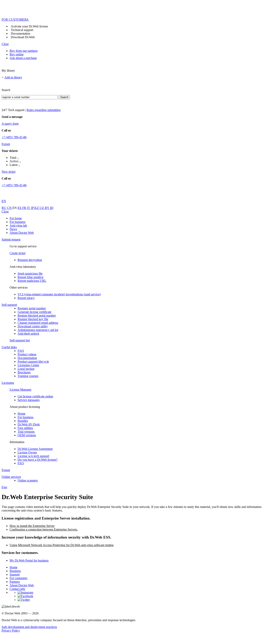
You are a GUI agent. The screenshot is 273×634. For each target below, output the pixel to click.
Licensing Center (28, 365)
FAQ (21, 350)
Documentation (20, 33)
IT (29, 208)
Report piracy (26, 298)
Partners (15, 581)
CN (9, 208)
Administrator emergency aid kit (38, 330)
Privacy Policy (11, 630)
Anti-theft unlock (28, 333)
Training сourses (28, 376)
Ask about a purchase (23, 58)
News (13, 229)
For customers (18, 578)
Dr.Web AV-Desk (29, 424)
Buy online (17, 54)
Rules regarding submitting (44, 110)
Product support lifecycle (33, 361)
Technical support (22, 30)
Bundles (23, 420)
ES (20, 208)
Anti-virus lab (18, 225)
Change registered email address (38, 322)
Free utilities (25, 428)
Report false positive (30, 277)
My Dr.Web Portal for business (29, 560)
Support (15, 574)
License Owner (27, 452)
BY (47, 208)
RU (4, 208)
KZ (37, 208)
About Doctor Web (22, 232)
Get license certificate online (35, 396)
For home (16, 218)
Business (15, 571)
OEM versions (27, 435)
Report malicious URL (32, 280)
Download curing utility (33, 326)
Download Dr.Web (23, 37)
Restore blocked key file (33, 319)
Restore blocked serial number (37, 315)
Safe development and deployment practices (29, 627)
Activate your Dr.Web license (29, 26)
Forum (6, 144)
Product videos (27, 354)
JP (32, 208)
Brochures (24, 372)
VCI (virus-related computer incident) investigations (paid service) (59, 294)
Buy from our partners (24, 50)
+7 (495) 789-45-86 (14, 137)
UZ (42, 208)
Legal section (26, 368)
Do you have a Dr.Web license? (38, 459)
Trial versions (26, 431)
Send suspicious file (30, 273)
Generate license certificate (34, 312)
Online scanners (28, 480)
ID (51, 208)
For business (17, 222)
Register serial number (32, 308)
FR (24, 208)
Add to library (13, 77)
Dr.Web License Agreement (35, 448)
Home (21, 413)
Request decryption (30, 260)
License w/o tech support (33, 456)
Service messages (29, 400)
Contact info (17, 589)
